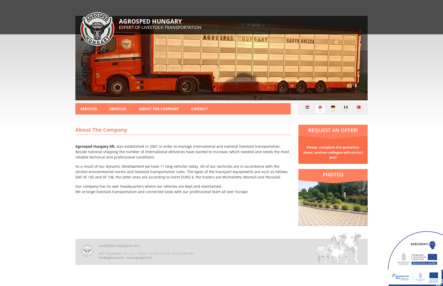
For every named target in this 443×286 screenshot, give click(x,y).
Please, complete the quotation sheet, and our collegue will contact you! (333, 152)
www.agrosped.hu (139, 257)
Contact (199, 108)
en (320, 111)
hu (307, 111)
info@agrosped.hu (111, 257)
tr (358, 111)
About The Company (159, 108)
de (333, 111)
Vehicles (117, 108)
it (346, 111)
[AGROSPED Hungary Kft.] (97, 29)
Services (88, 108)
